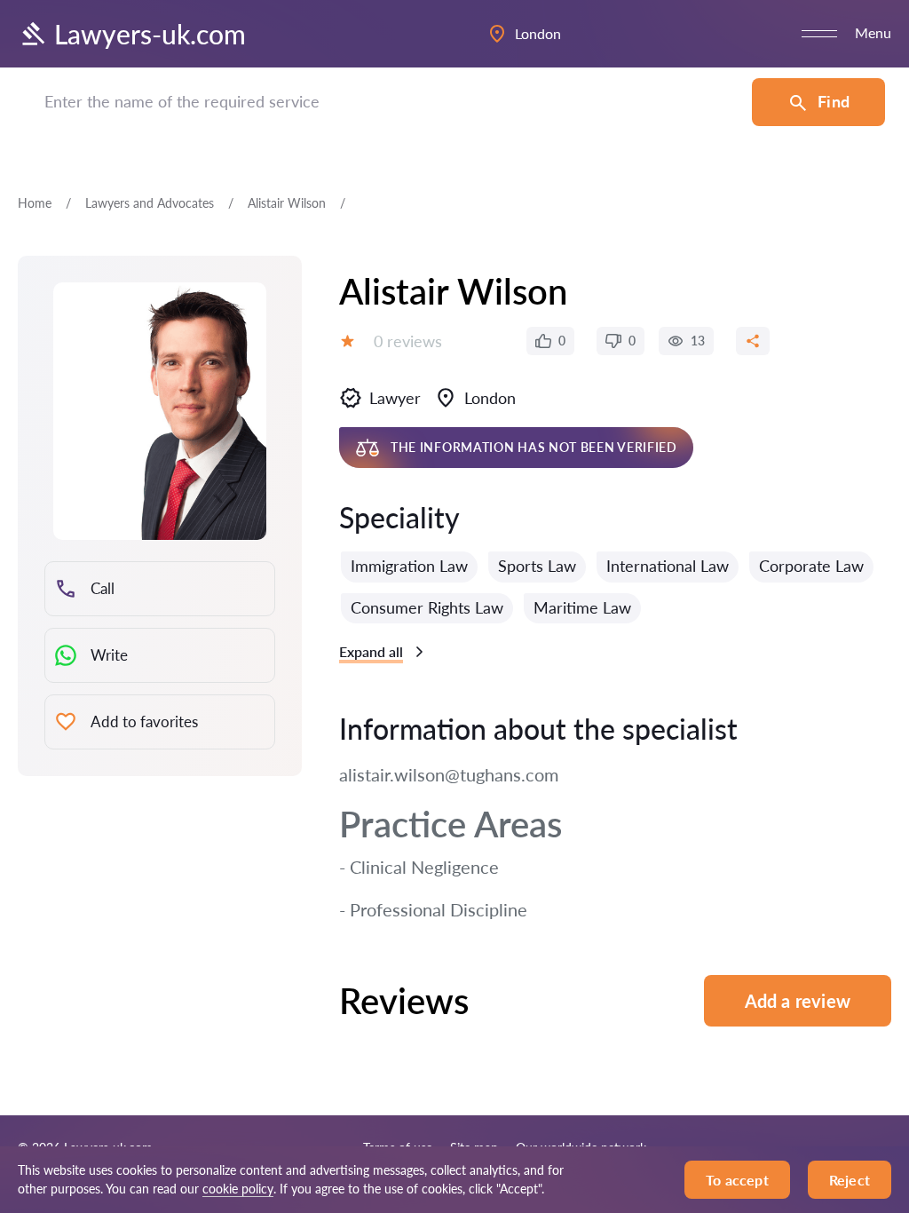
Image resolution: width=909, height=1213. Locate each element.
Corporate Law (811, 565)
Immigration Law (409, 565)
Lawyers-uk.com (150, 34)
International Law (667, 565)
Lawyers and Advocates (149, 202)
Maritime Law (582, 607)
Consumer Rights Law (427, 607)
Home (34, 202)
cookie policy (237, 1188)
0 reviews (408, 341)
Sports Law (537, 565)
